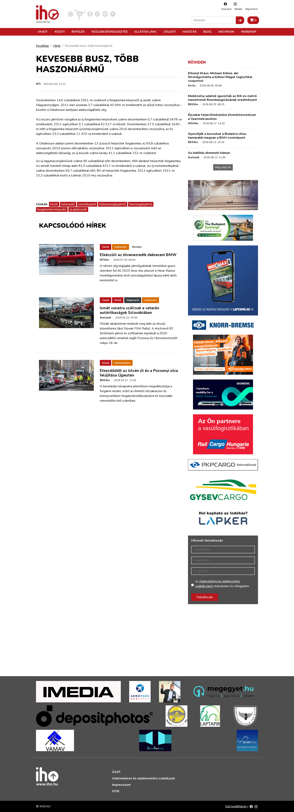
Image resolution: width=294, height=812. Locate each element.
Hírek (57, 46)
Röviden (137, 246)
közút (54, 204)
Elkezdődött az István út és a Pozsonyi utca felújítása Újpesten (139, 373)
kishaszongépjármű (112, 204)
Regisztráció (251, 9)
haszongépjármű (140, 204)
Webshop (248, 32)
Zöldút (170, 32)
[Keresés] (240, 20)
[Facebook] (224, 3)
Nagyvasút (133, 300)
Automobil (120, 246)
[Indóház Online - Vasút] (70, 14)
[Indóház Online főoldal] (113, 14)
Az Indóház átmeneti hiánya (209, 153)
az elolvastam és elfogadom (222, 583)
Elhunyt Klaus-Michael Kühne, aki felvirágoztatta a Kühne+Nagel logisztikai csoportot (220, 77)
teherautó (68, 204)
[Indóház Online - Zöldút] (97, 14)
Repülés (78, 32)
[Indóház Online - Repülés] (80, 14)
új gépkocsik (78, 209)
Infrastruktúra (122, 362)
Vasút (43, 32)
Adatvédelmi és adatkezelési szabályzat (143, 778)
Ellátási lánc (145, 32)
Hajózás (189, 32)
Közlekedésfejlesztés (110, 32)
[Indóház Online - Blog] (90, 14)
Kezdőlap (42, 46)
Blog (207, 32)
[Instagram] (234, 3)
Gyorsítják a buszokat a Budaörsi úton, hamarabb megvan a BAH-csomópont (217, 136)
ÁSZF (116, 772)
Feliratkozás (204, 597)
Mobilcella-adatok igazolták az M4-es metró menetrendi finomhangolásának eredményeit (222, 98)
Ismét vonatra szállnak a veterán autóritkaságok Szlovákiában (129, 310)
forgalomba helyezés (51, 209)
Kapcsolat (226, 9)
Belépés (238, 9)
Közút (60, 32)
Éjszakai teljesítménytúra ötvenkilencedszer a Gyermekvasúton (222, 117)
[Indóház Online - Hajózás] (105, 14)
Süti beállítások (236, 806)
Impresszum (121, 785)
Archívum (226, 32)
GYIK (115, 791)
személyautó (87, 204)
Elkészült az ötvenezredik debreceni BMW (138, 254)
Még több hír (223, 167)
